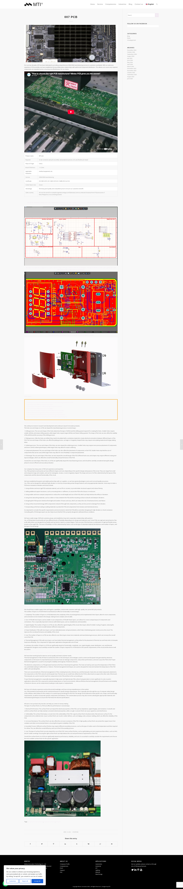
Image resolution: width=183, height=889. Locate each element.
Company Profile (65, 864)
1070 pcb (57, 822)
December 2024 (131, 50)
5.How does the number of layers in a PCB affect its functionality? (45, 410)
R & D (61, 868)
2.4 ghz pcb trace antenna (35, 822)
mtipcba (76, 832)
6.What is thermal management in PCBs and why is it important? (44, 412)
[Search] (157, 4)
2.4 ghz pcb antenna (49, 822)
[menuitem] (92, 4)
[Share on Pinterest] (53, 843)
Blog (70, 14)
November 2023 (131, 70)
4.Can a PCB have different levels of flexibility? (39, 408)
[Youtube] (141, 869)
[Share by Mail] (112, 843)
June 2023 (130, 78)
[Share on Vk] (88, 843)
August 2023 (130, 76)
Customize (12, 881)
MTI (109, 886)
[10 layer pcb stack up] (181, 444)
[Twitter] (132, 869)
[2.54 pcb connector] (1, 444)
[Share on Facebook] (30, 843)
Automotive (99, 864)
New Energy (99, 874)
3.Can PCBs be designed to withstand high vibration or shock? (44, 406)
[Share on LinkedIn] (65, 843)
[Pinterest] (138, 869)
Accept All (37, 881)
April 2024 (130, 64)
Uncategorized (131, 40)
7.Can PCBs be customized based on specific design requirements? (45, 414)
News (128, 38)
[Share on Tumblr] (77, 843)
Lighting (98, 870)
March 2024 (130, 66)
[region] (25, 875)
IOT (96, 868)
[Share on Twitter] (42, 843)
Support (62, 870)
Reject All (25, 881)
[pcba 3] (71, 43)
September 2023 (132, 74)
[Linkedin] (135, 869)
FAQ (61, 872)
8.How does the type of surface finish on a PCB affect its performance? (46, 417)
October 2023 (131, 72)
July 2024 (129, 58)
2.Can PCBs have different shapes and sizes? (39, 404)
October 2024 (131, 52)
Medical (98, 872)
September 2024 (132, 54)
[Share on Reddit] (100, 843)
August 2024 (130, 56)
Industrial (98, 866)
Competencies (64, 866)
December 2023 (131, 68)
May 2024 (130, 62)
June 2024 (130, 60)
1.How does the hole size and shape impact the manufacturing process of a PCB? (49, 402)
